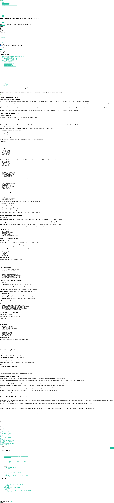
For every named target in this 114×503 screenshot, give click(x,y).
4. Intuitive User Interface (8, 64)
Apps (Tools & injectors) (6, 3)
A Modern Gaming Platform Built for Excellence (11, 58)
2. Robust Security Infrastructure (9, 62)
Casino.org (51, 412)
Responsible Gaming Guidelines (7, 81)
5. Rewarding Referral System (8, 65)
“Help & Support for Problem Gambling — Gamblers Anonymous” (13, 413)
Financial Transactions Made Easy (7, 72)
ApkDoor (11, 501)
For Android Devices (7, 70)
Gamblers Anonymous (54, 413)
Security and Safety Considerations (7, 78)
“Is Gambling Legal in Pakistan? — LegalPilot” (9, 411)
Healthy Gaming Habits (7, 82)
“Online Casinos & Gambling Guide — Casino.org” (10, 412)
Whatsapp (3, 42)
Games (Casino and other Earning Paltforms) (9, 5)
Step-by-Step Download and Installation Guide (9, 69)
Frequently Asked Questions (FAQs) (7, 84)
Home (3, 2)
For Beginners (6, 75)
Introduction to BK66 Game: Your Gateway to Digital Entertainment (13, 56)
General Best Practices (7, 77)
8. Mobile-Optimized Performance (9, 68)
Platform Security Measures (8, 79)
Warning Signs (6, 83)
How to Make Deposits (7, 73)
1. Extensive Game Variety (8, 61)
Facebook (3, 38)
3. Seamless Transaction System (9, 63)
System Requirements (7, 71)
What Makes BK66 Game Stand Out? (8, 57)
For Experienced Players (8, 76)
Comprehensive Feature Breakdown (8, 60)
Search (3, 446)
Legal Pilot (39, 411)
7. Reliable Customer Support (8, 67)
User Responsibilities (7, 80)
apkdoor (1, 405)
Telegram (3, 41)
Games (3, 16)
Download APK (2, 25)
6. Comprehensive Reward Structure (10, 66)
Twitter (3, 39)
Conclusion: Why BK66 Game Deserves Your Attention (11, 85)
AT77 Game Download (5, 4)
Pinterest (3, 40)
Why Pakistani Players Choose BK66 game (11, 59)
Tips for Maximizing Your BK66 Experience (9, 74)
